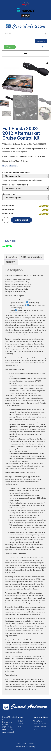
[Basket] (42, 47)
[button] (26, 53)
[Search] (45, 33)
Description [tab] (11, 257)
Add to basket (21, 220)
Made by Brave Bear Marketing (25, 746)
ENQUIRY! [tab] (10, 262)
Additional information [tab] (31, 257)
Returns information (10, 166)
